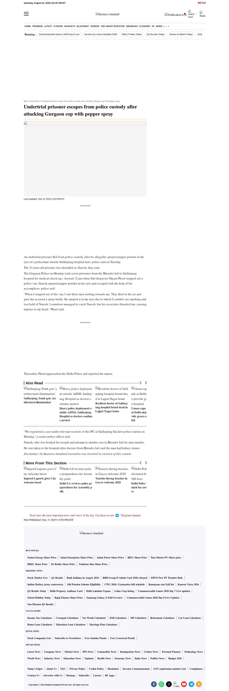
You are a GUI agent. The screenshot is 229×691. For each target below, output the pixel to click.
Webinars (132, 26)
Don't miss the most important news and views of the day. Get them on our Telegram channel (85, 515)
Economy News (123, 658)
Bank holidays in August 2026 (83, 578)
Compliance (196, 669)
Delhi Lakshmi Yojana (98, 591)
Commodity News (106, 652)
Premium (37, 26)
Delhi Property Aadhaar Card (66, 591)
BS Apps (109, 675)
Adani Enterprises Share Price (76, 557)
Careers (97, 675)
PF (153, 26)
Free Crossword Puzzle (122, 638)
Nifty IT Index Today (132, 34)
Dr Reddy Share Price (63, 564)
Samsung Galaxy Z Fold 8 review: (104, 597)
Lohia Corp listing (124, 591)
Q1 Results (57, 578)
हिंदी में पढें (201, 3)
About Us (51, 669)
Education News (72, 658)
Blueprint (83, 26)
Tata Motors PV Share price (166, 557)
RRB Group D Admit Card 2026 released (125, 578)
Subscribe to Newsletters (68, 638)
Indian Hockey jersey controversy (45, 584)
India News (35, 101)
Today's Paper (35, 669)
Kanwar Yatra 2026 (188, 584)
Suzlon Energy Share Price (41, 557)
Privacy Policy (77, 669)
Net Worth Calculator (94, 618)
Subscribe (84, 675)
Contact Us (33, 675)
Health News (104, 658)
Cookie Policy (96, 669)
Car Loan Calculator (189, 618)
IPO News (88, 652)
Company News (52, 652)
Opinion (94, 26)
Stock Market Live (37, 578)
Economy (144, 26)
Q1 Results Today (156, 34)
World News (33, 658)
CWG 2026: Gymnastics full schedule (124, 584)
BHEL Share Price (37, 564)
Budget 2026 (175, 658)
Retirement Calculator (162, 618)
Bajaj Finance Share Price (69, 597)
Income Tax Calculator (39, 618)
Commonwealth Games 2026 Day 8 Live (59, 34)
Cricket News (151, 652)
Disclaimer (113, 669)
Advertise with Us (52, 675)
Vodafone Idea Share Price (93, 564)
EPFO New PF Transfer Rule (167, 578)
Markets (69, 26)
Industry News (52, 658)
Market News (72, 652)
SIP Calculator (138, 618)
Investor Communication (136, 669)
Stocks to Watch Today (181, 34)
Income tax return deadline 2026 (100, 34)
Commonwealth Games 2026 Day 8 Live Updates (153, 597)
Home (28, 26)
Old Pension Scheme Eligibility (84, 584)
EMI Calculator (118, 618)
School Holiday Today (39, 597)
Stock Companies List (39, 638)
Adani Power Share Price (110, 557)
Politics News (157, 658)
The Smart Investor (113, 26)
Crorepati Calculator (67, 618)
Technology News (193, 652)
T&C (63, 669)
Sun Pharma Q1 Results (40, 604)
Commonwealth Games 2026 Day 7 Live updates (164, 591)
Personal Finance (171, 652)
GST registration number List (170, 669)
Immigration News (130, 652)
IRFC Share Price (137, 557)
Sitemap (70, 675)
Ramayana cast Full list (161, 584)
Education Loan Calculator (71, 624)
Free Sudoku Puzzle (95, 638)
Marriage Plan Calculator (103, 624)
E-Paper (58, 26)
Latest (48, 26)
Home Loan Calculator (39, 624)
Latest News (33, 652)
